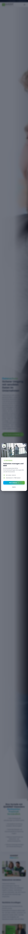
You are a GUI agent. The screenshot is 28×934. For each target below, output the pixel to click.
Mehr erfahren (13, 482)
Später (14, 487)
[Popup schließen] (24, 445)
